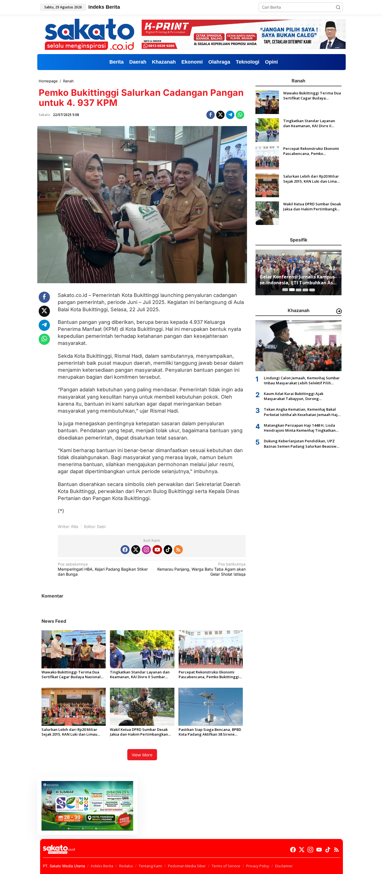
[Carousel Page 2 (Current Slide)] (292, 289)
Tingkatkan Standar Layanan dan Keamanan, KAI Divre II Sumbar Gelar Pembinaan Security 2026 (140, 674)
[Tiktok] (168, 549)
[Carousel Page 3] (298, 289)
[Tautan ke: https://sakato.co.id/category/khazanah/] (339, 311)
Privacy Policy (257, 865)
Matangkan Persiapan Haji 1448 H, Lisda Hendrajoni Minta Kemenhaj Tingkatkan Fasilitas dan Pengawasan (300, 428)
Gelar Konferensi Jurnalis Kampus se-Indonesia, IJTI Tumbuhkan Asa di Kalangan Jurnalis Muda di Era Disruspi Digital (298, 280)
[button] (338, 7)
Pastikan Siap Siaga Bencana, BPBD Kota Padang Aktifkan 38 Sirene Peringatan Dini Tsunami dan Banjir (210, 732)
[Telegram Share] (230, 115)
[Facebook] (125, 549)
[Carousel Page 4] (305, 289)
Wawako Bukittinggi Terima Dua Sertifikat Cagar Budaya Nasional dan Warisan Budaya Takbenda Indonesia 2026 (71, 674)
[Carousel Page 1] (285, 289)
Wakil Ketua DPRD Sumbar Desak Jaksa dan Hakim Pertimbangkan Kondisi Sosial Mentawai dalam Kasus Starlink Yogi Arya (139, 732)
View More (142, 754)
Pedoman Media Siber (187, 865)
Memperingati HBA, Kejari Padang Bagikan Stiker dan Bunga (103, 569)
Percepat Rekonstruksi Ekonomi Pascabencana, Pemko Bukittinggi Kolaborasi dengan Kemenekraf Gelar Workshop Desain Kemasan (209, 674)
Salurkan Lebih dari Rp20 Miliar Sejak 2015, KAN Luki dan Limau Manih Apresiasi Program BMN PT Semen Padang (71, 732)
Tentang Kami (150, 865)
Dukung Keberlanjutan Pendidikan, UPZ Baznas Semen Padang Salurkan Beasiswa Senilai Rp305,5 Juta (301, 443)
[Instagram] (146, 549)
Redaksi (126, 865)
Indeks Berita (102, 865)
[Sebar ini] (210, 115)
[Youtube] (157, 549)
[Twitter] (135, 549)
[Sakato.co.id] (89, 33)
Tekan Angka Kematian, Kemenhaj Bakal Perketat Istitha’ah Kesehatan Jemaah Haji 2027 (301, 412)
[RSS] (178, 549)
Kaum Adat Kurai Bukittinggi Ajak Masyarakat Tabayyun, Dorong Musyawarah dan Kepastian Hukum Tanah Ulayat (301, 396)
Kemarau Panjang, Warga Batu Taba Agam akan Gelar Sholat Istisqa (201, 569)
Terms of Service (226, 865)
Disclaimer (284, 865)
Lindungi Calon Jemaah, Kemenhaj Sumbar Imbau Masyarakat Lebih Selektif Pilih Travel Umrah (302, 380)
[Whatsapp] (240, 115)
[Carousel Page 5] (312, 289)
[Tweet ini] (220, 115)
